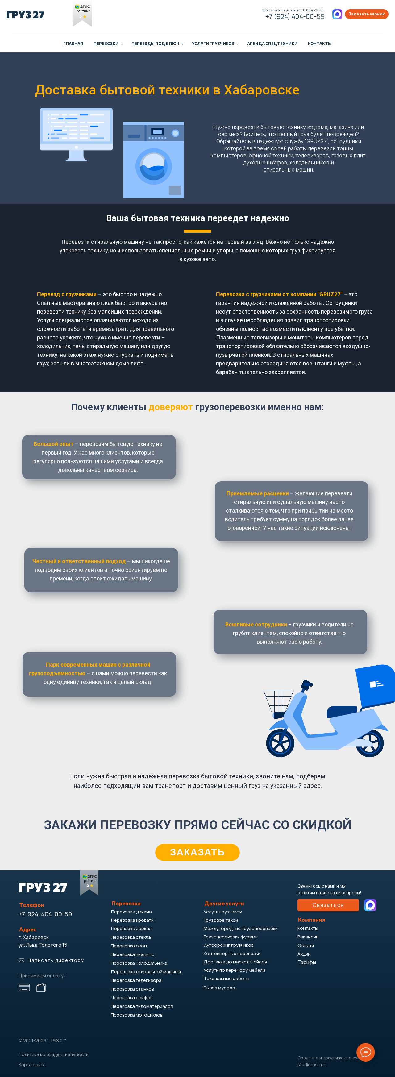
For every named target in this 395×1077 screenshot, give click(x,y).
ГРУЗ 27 (25, 14)
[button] (367, 14)
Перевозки (106, 43)
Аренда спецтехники (272, 43)
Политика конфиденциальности (54, 1054)
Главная (73, 43)
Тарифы (306, 962)
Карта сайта (32, 1064)
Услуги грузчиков (213, 43)
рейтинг (83, 11)
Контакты (320, 43)
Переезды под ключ (155, 43)
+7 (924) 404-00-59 (295, 16)
